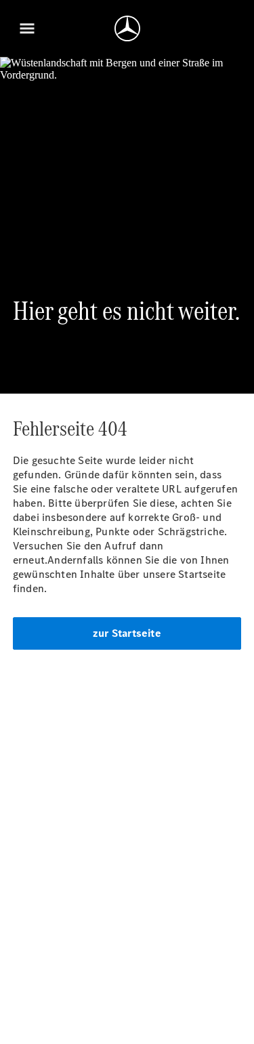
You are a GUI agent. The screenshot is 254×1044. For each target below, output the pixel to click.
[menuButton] (27, 28)
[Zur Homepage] (127, 28)
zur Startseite (127, 633)
